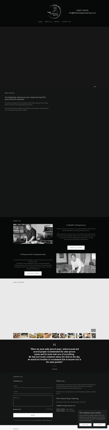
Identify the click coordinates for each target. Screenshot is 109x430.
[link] (54, 11)
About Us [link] (48, 21)
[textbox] (33, 386)
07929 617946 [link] (60, 411)
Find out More (33, 273)
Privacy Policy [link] (38, 420)
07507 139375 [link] (82, 10)
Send (33, 415)
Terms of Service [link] (46, 420)
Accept (99, 424)
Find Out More (76, 247)
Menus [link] (56, 21)
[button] (13, 409)
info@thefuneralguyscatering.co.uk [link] (82, 13)
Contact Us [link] (66, 21)
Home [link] (40, 21)
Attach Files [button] (17, 409)
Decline (85, 424)
